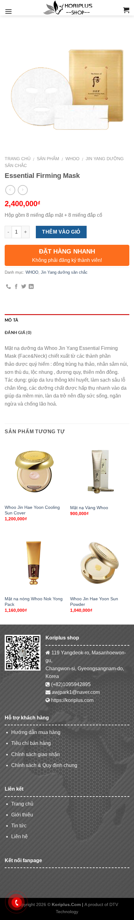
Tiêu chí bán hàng (31, 743)
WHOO (72, 158)
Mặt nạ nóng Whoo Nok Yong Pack (34, 602)
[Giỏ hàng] (126, 10)
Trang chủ (18, 158)
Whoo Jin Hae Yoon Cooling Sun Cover (32, 510)
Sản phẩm (48, 158)
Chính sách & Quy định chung (44, 765)
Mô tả (11, 320)
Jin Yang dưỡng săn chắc (64, 272)
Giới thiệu (22, 814)
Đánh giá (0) (18, 333)
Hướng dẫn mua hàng (35, 732)
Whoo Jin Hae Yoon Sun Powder (94, 602)
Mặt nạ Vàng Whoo (89, 507)
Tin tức (18, 825)
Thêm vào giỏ (61, 232)
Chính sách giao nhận (35, 754)
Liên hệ (19, 836)
